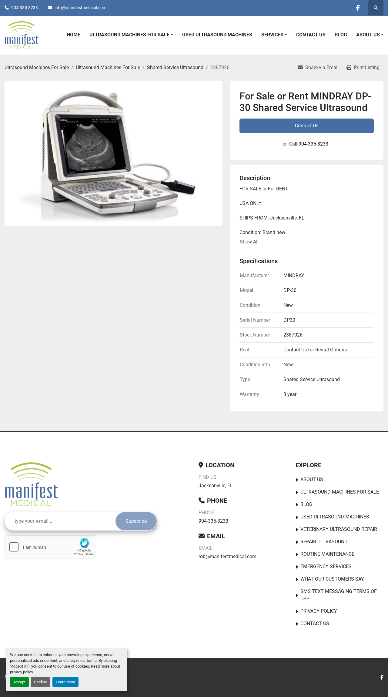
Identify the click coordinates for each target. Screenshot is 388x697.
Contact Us (311, 35)
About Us (368, 35)
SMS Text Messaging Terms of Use (338, 594)
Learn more (65, 682)
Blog (341, 35)
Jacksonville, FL (216, 485)
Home (73, 35)
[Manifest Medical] (32, 484)
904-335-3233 (24, 7)
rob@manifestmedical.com (227, 556)
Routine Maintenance (327, 554)
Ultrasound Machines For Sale (129, 35)
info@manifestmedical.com (80, 7)
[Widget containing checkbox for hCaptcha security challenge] (50, 546)
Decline (40, 682)
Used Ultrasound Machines (217, 35)
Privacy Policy (318, 611)
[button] (369, 35)
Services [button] (272, 35)
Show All (249, 242)
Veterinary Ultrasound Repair (338, 529)
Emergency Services (326, 566)
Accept (19, 682)
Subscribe (136, 521)
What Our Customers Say (332, 579)
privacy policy (21, 672)
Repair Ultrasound (324, 542)
